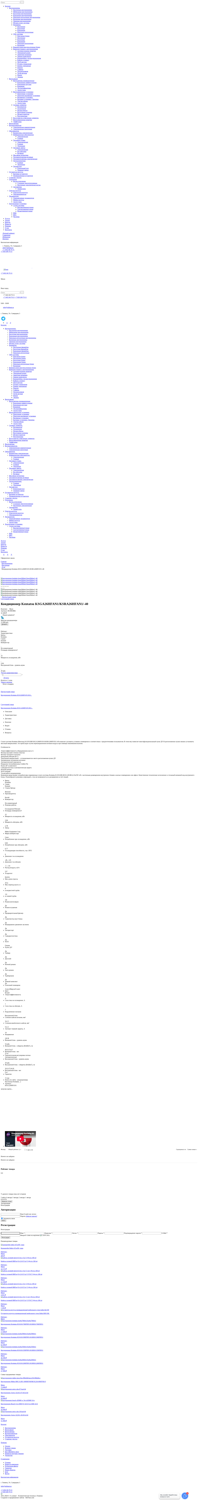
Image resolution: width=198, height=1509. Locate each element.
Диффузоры (17, 122)
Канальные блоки (19, 362)
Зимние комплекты (24, 56)
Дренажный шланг (24, 53)
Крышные (20, 86)
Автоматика (17, 187)
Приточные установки (25, 94)
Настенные (21, 27)
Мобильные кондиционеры (22, 12)
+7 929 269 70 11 (6, 251)
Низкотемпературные (24, 211)
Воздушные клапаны (24, 112)
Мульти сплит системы (21, 23)
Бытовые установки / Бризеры (28, 99)
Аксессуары (21, 90)
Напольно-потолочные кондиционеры (26, 17)
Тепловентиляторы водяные (23, 157)
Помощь (8, 226)
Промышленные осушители (23, 176)
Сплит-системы (18, 205)
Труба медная (22, 73)
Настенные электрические (22, 505)
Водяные (20, 153)
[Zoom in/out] (8, 586)
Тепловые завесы (19, 148)
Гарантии (8, 1468)
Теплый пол (17, 166)
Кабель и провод (23, 60)
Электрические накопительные (24, 127)
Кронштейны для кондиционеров (29, 58)
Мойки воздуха (18, 200)
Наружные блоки (23, 36)
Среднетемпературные (25, 209)
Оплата (7, 1446)
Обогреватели (14, 131)
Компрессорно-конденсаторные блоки (26, 47)
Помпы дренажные (24, 66)
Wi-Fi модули (22, 62)
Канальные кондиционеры (22, 15)
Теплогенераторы (19, 161)
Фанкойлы (17, 25)
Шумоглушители (23, 114)
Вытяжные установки (25, 97)
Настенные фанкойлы (21, 347)
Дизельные (21, 146)
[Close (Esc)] (1, 586)
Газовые (20, 138)
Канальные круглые (24, 84)
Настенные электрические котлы (29, 185)
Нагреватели (21, 107)
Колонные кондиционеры (22, 19)
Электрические (22, 136)
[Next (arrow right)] (4, 588)
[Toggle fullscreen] (6, 586)
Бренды (7, 222)
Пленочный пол (23, 168)
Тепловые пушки (19, 140)
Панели (20, 68)
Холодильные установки (18, 204)
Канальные (21, 30)
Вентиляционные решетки (22, 120)
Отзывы (8, 1462)
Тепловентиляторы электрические (25, 159)
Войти (3, 1220)
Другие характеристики (9, 673)
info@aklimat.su (7, 248)
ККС (15, 215)
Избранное (6, 237)
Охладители (21, 109)
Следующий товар (7, 599)
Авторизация (5, 1203)
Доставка (8, 1450)
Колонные (21, 45)
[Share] (4, 586)
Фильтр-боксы (22, 110)
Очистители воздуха (20, 192)
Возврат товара (10, 1448)
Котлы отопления (19, 181)
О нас (7, 228)
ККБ (14, 213)
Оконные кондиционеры (22, 21)
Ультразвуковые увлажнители (23, 198)
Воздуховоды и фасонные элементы (26, 118)
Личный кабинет (9, 233)
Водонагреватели (15, 125)
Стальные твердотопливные (27, 183)
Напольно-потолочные (25, 32)
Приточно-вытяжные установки (28, 95)
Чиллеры (16, 217)
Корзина (6, 239)
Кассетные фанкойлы (20, 349)
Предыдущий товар (9, 597)
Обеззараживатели (19, 194)
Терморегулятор (23, 170)
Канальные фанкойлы (21, 351)
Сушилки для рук (15, 177)
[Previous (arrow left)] (1, 588)
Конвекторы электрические (23, 133)
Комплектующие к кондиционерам (25, 49)
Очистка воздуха (15, 190)
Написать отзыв (7, 1201)
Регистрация (5, 1205)
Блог (6, 1472)
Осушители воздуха (16, 172)
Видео (7, 1474)
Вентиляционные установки (23, 92)
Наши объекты (10, 1470)
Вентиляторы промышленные (23, 81)
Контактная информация (9, 1477)
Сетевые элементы (19, 105)
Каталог (8, 6)
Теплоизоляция (22, 71)
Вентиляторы (14, 123)
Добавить (5, 624)
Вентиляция (13, 79)
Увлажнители (14, 196)
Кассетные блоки (19, 360)
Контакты (8, 230)
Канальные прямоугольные (27, 82)
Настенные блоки (19, 358)
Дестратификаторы (24, 88)
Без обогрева (21, 151)
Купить (6, 678)
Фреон (19, 75)
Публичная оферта (11, 1466)
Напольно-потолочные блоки (23, 364)
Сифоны (20, 69)
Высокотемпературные (25, 207)
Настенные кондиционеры (22, 10)
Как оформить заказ (12, 1452)
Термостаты (21, 189)
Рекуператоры (22, 116)
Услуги (7, 218)
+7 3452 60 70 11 (8, 249)
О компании (5, 1459)
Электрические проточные (22, 129)
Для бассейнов (22, 101)
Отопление (13, 179)
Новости (8, 224)
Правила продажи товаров (14, 1453)
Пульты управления (24, 64)
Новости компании (11, 1464)
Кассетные (21, 28)
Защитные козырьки (24, 54)
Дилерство (8, 1455)
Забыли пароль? (31, 1216)
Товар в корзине (6, 682)
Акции (7, 220)
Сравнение (6, 235)
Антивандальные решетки (26, 51)
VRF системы (18, 34)
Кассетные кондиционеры (22, 13)
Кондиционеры (14, 8)
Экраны (20, 77)
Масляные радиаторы (20, 155)
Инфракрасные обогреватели (23, 135)
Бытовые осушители (20, 174)
